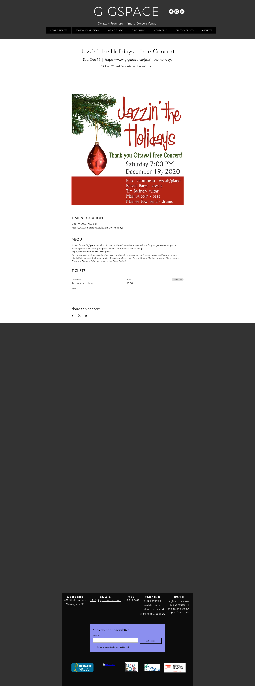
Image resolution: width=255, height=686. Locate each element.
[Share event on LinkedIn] (86, 316)
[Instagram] (176, 11)
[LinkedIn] (182, 11)
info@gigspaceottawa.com (105, 600)
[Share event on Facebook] (73, 316)
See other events (127, 81)
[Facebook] (171, 11)
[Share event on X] (79, 316)
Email (96, 635)
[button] (115, 30)
